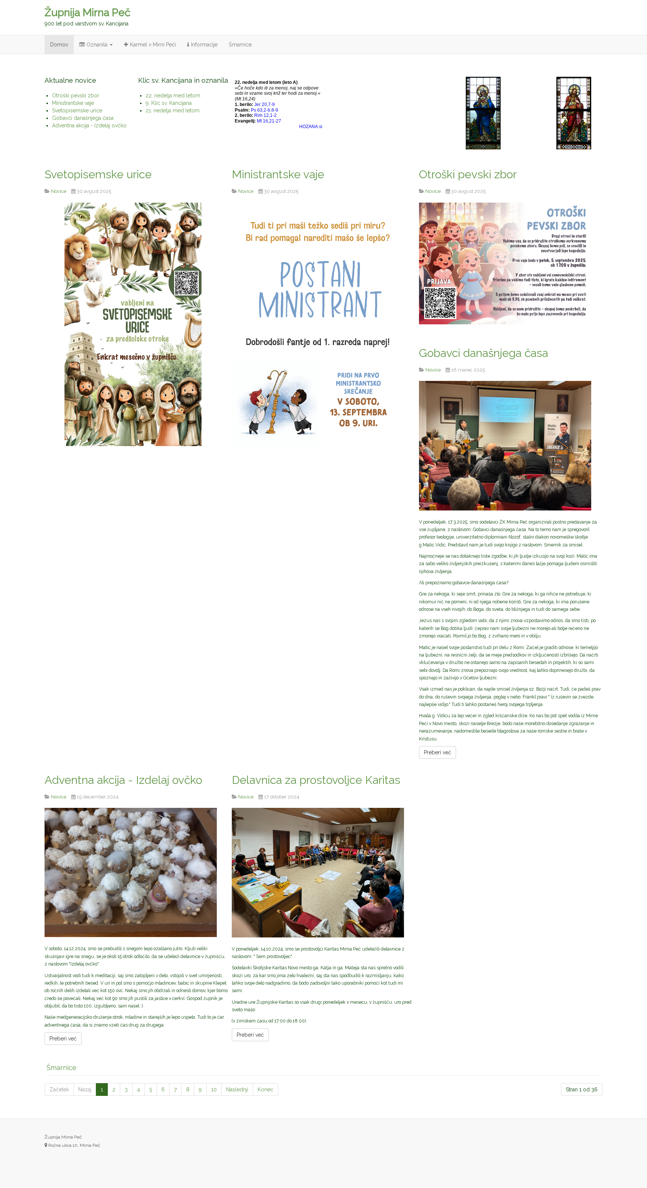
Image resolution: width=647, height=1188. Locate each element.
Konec (265, 1089)
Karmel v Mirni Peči (153, 45)
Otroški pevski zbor (468, 174)
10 (214, 1089)
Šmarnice (240, 45)
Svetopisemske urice (98, 174)
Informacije (204, 45)
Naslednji (237, 1089)
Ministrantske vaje (278, 174)
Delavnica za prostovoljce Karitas (316, 780)
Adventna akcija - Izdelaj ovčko (123, 780)
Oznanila (97, 45)
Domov (59, 45)
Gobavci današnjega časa (483, 353)
